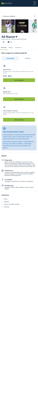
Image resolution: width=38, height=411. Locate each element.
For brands (10, 58)
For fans (27, 58)
